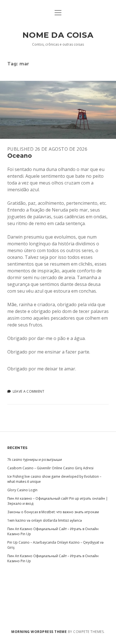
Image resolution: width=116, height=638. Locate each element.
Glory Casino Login (22, 490)
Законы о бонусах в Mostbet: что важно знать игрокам (53, 512)
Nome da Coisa (58, 35)
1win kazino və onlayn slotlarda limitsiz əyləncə (44, 520)
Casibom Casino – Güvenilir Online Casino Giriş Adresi (50, 468)
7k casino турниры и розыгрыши (34, 459)
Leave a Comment (28, 391)
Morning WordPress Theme (39, 631)
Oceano (58, 110)
